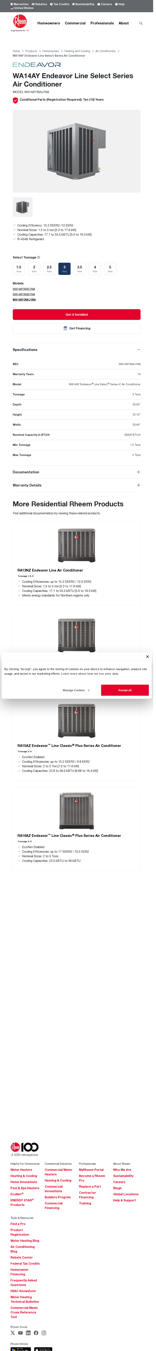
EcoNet (17, 1194)
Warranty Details (27, 485)
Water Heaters (21, 1170)
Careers (106, 4)
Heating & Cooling (23, 1176)
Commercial (75, 23)
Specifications (25, 350)
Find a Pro (17, 1224)
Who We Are (122, 1170)
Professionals (102, 23)
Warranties (21, 4)
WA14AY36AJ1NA (24, 299)
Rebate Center (21, 1257)
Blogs (117, 1188)
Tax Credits (61, 4)
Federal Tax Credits (25, 1263)
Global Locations (125, 1194)
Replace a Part (90, 1186)
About (124, 23)
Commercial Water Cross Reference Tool (24, 1312)
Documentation (26, 472)
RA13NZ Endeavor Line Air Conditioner (50, 570)
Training (85, 1203)
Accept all (124, 690)
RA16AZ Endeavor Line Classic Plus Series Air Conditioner (69, 835)
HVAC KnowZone (23, 1291)
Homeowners (48, 23)
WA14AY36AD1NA (24, 294)
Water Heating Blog (24, 1241)
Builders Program (58, 1197)
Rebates (41, 4)
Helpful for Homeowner (25, 1163)
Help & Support (124, 1200)
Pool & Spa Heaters (24, 1188)
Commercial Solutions (58, 1163)
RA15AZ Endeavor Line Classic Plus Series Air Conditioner (69, 745)
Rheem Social (18, 1327)
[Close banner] (147, 656)
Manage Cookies (74, 690)
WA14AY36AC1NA (24, 289)
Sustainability (84, 4)
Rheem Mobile (19, 1343)
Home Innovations (23, 1182)
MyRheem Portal (91, 1170)
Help (122, 4)
